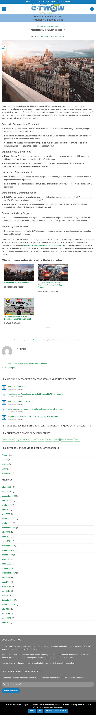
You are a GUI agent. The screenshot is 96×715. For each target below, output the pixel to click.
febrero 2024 (7, 487)
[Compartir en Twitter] (46, 331)
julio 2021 (6, 532)
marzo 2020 (7, 559)
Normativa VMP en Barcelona (16, 283)
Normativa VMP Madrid (17, 386)
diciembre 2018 (8, 600)
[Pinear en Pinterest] (54, 331)
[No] (92, 709)
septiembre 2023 (9, 496)
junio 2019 (6, 582)
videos (77, 440)
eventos (41, 440)
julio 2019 (6, 577)
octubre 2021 (7, 523)
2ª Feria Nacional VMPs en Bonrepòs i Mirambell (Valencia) (17, 318)
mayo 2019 (6, 586)
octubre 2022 (7, 505)
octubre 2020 (7, 555)
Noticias (5, 464)
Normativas (41, 26)
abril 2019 (6, 591)
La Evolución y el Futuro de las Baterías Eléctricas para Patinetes (35, 409)
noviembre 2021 (8, 519)
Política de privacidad (56, 711)
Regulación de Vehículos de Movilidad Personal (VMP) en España (50, 285)
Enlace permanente (76, 340)
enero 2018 (6, 618)
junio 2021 (6, 537)
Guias (57, 26)
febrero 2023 (7, 501)
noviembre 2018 (8, 605)
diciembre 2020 (8, 546)
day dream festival (23, 440)
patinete (56, 440)
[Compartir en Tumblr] (59, 331)
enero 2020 (6, 564)
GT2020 (48, 440)
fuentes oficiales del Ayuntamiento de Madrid (42, 245)
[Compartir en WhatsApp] (37, 331)
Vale (32, 711)
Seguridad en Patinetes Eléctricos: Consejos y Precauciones (33, 416)
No (40, 711)
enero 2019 (6, 595)
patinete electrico (67, 440)
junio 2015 (6, 623)
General (50, 26)
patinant (62, 36)
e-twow (33, 440)
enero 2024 (6, 492)
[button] (4, 9)
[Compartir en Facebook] (42, 331)
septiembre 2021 (9, 528)
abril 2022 (6, 514)
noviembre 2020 (8, 550)
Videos (5, 460)
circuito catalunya (8, 440)
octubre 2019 (7, 568)
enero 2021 (6, 541)
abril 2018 (6, 614)
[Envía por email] (50, 331)
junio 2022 (6, 510)
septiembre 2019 (9, 573)
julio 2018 (6, 609)
